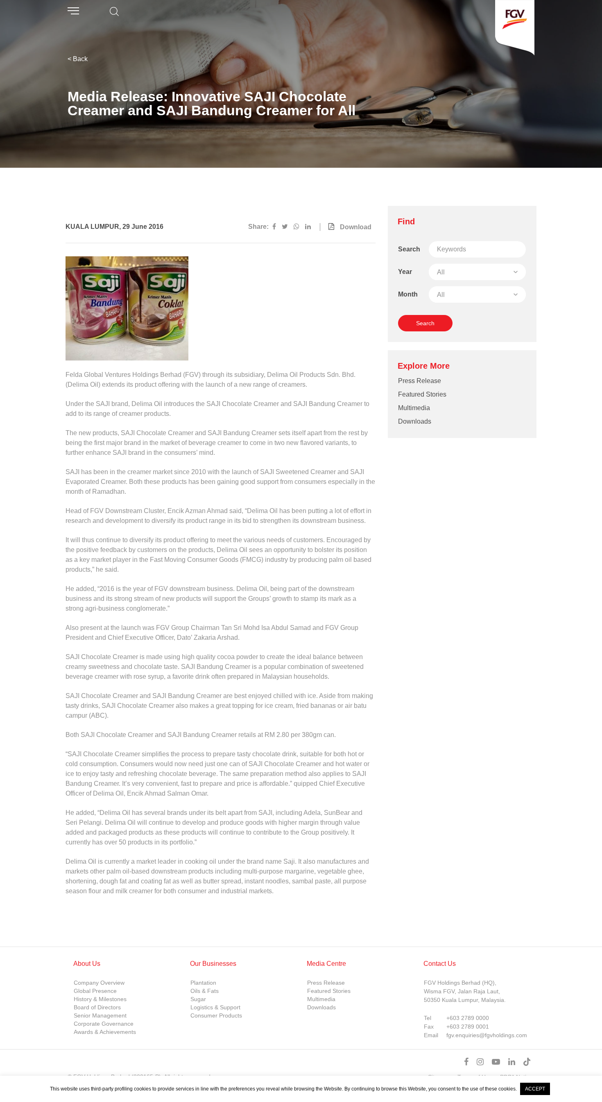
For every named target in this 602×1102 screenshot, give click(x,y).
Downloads (414, 421)
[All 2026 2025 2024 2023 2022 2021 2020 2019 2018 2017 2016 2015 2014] (477, 272)
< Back (78, 58)
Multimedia (414, 407)
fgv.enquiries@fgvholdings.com (486, 1035)
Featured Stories (422, 394)
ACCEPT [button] (535, 1089)
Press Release (419, 380)
